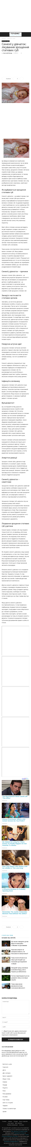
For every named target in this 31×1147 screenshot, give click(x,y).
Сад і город (6, 1099)
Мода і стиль (6, 1079)
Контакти (21, 1125)
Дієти (4, 1070)
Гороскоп (5, 1067)
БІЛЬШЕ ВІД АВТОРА (9, 938)
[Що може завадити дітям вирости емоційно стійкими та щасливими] (6, 943)
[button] (3, 34)
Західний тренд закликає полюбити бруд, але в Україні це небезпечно (19, 970)
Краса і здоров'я (7, 1076)
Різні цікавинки (7, 1094)
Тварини (5, 1105)
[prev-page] (14, 992)
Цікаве (4, 1111)
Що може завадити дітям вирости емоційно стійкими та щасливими (19, 943)
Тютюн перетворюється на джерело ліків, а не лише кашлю (20, 978)
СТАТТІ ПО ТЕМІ (7, 935)
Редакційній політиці (19, 1133)
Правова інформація (12, 1125)
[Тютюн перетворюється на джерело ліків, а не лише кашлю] (6, 978)
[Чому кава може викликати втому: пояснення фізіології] (6, 986)
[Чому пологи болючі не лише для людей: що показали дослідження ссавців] (6, 960)
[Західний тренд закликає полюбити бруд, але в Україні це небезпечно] (6, 970)
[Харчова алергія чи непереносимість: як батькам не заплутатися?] (6, 952)
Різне (4, 1091)
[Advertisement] (15, 16)
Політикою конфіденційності (11, 1141)
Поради (5, 1085)
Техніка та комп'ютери (9, 1108)
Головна (4, 1121)
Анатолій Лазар (7, 53)
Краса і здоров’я (23, 1121)
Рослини (5, 1096)
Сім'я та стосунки (8, 1102)
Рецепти (5, 1088)
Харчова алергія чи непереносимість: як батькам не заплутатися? (19, 951)
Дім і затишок (7, 1073)
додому (4, 38)
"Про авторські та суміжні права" (19, 1131)
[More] (21, 78)
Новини (5, 1082)
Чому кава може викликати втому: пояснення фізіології (18, 986)
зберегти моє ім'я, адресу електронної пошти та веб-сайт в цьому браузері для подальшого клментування (14, 1033)
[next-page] (17, 992)
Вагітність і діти (11, 38)
